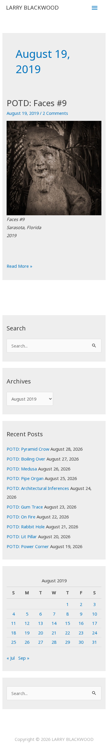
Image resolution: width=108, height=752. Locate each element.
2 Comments (55, 113)
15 (67, 623)
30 (81, 642)
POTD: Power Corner (28, 546)
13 (40, 623)
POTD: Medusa (22, 469)
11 (13, 623)
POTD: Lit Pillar (22, 536)
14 (54, 623)
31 (94, 642)
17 (94, 623)
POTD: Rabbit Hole (26, 527)
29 (67, 642)
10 (94, 614)
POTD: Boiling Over (26, 459)
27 (40, 642)
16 (81, 623)
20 (40, 633)
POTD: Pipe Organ (25, 478)
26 (27, 642)
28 (54, 642)
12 (27, 623)
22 (67, 633)
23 (81, 633)
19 (27, 633)
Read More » (19, 266)
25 (13, 642)
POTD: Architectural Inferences (38, 488)
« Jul (11, 658)
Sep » (23, 658)
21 (54, 633)
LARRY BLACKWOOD (32, 7)
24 (94, 633)
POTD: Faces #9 (37, 103)
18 (13, 633)
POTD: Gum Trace (25, 507)
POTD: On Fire (21, 517)
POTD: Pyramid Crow (28, 449)
